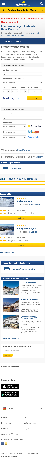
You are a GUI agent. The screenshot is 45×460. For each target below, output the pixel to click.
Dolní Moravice (23, 150)
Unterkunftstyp (34, 87)
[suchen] (41, 3)
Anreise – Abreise (10, 70)
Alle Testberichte (6, 253)
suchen (34, 98)
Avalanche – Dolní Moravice (24, 10)
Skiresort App (8, 380)
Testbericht (21, 218)
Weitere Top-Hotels (10, 338)
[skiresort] (22, 3)
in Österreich (34, 232)
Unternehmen (30, 423)
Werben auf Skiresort (10, 434)
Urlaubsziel (7, 123)
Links (26, 417)
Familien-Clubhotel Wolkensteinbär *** (29, 317)
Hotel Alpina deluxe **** (30, 282)
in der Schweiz (35, 205)
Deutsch (11, 408)
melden (39, 157)
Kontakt (4, 417)
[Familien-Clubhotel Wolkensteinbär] (7, 322)
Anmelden (7, 355)
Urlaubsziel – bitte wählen (13, 79)
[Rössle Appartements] (7, 305)
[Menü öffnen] (3, 3)
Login (26, 428)
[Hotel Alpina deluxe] (7, 288)
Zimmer (23, 87)
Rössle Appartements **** (31, 299)
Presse (4, 428)
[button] (12, 98)
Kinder (13, 87)
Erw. (4, 87)
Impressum (6, 423)
